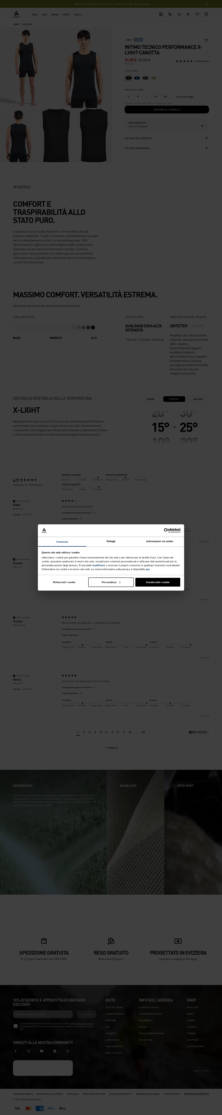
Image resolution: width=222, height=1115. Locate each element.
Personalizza (109, 582)
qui (148, 569)
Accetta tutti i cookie (158, 582)
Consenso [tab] (62, 541)
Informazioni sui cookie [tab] (159, 541)
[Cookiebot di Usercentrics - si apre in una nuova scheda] (166, 530)
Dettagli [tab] (111, 541)
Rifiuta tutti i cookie (64, 582)
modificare (98, 565)
